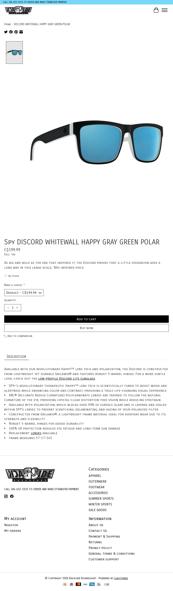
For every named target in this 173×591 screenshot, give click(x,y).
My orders (12, 531)
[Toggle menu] (164, 10)
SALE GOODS (98, 510)
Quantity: (10, 300)
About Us (96, 525)
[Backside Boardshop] (18, 10)
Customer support (104, 559)
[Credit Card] (98, 585)
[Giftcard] (71, 585)
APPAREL (95, 476)
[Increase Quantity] (17, 308)
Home (7, 24)
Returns (95, 542)
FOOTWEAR (96, 487)
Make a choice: (14, 285)
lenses (36, 433)
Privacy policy (100, 548)
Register (11, 525)
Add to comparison (19, 336)
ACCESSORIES (98, 493)
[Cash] (65, 585)
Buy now (86, 328)
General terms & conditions (112, 553)
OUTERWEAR (97, 481)
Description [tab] (16, 356)
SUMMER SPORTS (101, 499)
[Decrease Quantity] (8, 308)
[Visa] (85, 585)
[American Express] (92, 585)
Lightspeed (121, 578)
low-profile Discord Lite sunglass (66, 378)
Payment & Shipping (104, 536)
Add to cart (86, 319)
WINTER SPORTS (100, 504)
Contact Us (98, 531)
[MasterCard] (78, 585)
